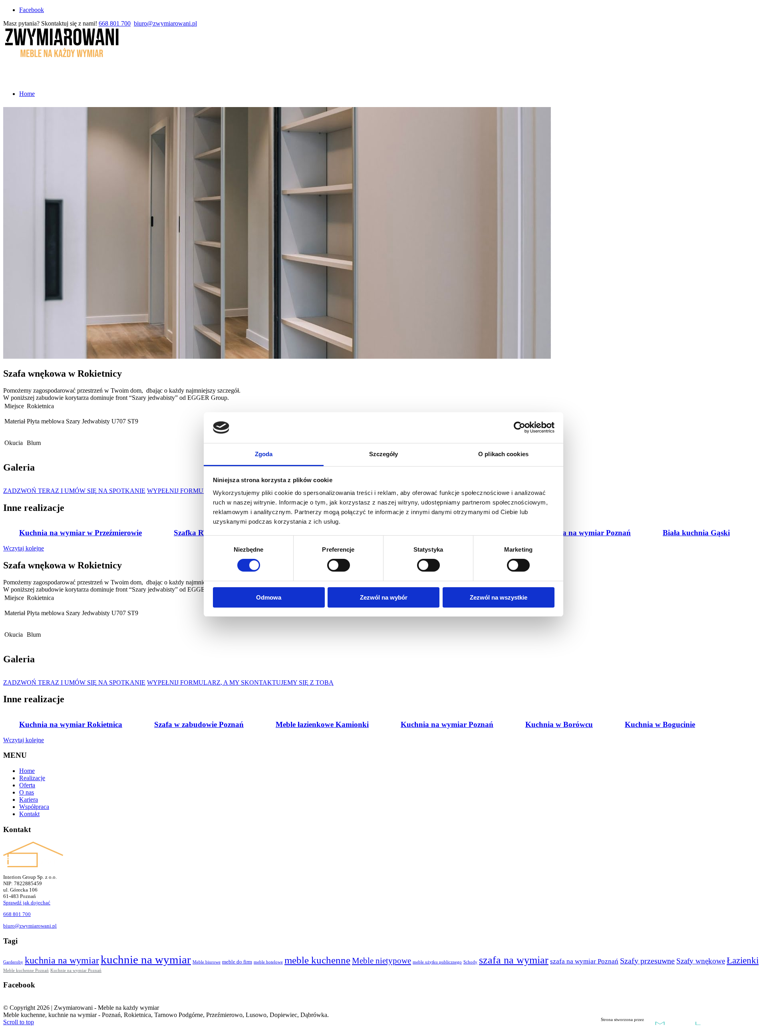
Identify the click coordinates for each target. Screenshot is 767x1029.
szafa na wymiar (513, 960)
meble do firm (237, 962)
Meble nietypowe (381, 960)
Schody (470, 962)
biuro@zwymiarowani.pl (165, 23)
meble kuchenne (317, 960)
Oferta (27, 785)
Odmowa (268, 597)
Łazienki (743, 960)
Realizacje (32, 778)
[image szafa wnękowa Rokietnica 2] (51, 484)
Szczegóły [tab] (383, 454)
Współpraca (34, 806)
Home (27, 770)
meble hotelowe (268, 962)
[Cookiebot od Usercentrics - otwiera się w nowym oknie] (519, 427)
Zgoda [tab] (264, 454)
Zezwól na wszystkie (498, 597)
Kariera (28, 799)
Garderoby (13, 962)
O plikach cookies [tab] (503, 454)
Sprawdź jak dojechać (26, 903)
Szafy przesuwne (647, 961)
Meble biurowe (207, 962)
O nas (26, 792)
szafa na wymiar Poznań (584, 961)
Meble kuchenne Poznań (26, 970)
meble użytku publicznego (437, 962)
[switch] (338, 565)
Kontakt (29, 813)
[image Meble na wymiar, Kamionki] (19, 676)
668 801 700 (115, 23)
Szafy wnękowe (700, 961)
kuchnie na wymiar (146, 959)
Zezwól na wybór (383, 597)
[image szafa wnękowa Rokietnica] (19, 484)
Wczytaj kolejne (23, 548)
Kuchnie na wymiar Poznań (75, 970)
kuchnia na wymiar (62, 960)
